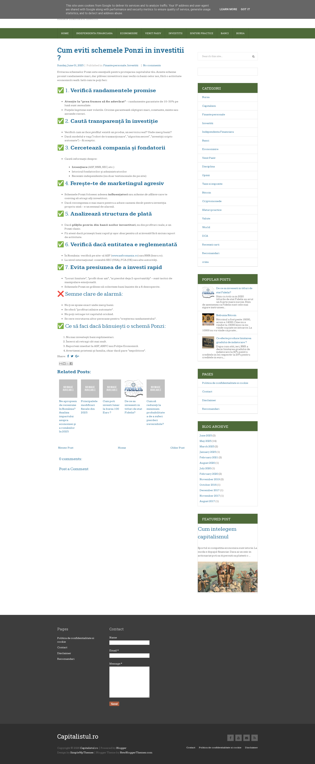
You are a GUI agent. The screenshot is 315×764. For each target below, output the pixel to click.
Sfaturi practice (211, 210)
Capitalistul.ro (77, 736)
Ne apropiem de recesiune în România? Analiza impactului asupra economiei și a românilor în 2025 (68, 416)
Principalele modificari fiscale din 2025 (89, 407)
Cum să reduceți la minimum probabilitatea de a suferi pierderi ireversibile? (156, 413)
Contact (207, 391)
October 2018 (208, 484)
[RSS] (254, 738)
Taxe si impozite (212, 183)
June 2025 (206, 435)
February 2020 (209, 473)
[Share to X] (67, 363)
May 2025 (205, 441)
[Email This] (61, 363)
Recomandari (210, 253)
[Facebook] (230, 738)
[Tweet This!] (72, 356)
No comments (152, 65)
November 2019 (210, 479)
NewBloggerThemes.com (136, 752)
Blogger (121, 748)
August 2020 (207, 462)
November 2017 (210, 495)
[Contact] (246, 738)
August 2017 (207, 501)
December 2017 (209, 490)
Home (65, 33)
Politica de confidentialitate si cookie (225, 383)
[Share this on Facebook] (68, 356)
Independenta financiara (94, 33)
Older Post (177, 448)
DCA (205, 235)
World (206, 227)
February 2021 (209, 457)
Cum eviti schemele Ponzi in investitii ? (120, 53)
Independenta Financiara (218, 131)
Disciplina (208, 166)
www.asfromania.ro (125, 255)
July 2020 (205, 468)
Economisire (129, 33)
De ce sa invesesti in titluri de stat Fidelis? (133, 407)
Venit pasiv (153, 33)
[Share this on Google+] (77, 356)
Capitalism (209, 106)
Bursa (240, 33)
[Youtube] (238, 738)
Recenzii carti (210, 244)
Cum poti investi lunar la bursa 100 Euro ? (111, 407)
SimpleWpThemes (82, 752)
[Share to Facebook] (71, 363)
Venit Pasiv (209, 158)
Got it (245, 9)
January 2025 (208, 452)
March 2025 (207, 446)
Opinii (206, 175)
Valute (206, 218)
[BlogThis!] (64, 363)
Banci (225, 33)
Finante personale (114, 65)
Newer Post (65, 448)
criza (205, 262)
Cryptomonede (211, 201)
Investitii (175, 33)
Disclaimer (209, 400)
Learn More (228, 9)
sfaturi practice (201, 33)
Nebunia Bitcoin (226, 315)
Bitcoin (206, 192)
